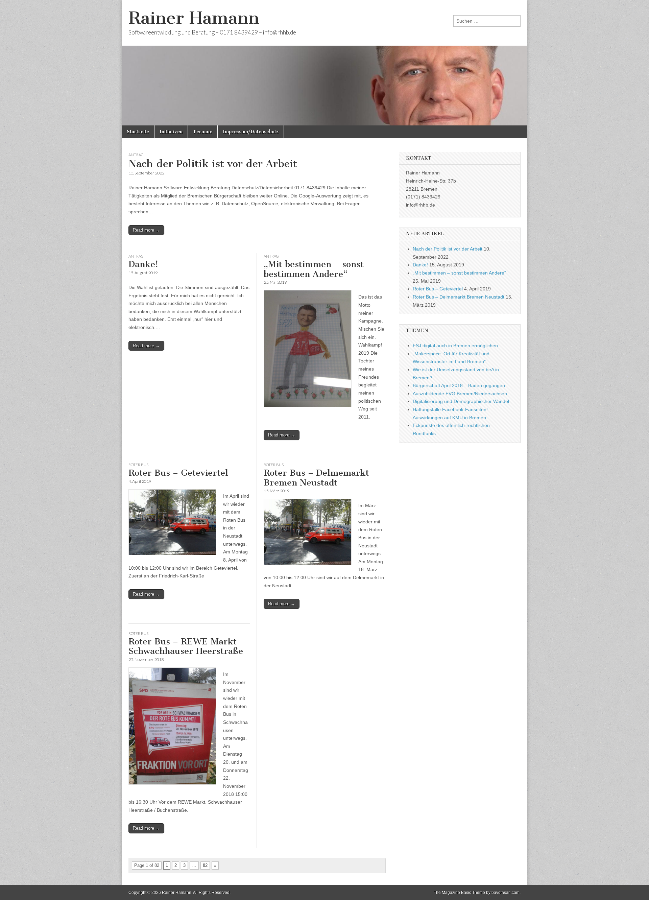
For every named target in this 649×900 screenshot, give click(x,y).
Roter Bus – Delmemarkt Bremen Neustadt (316, 478)
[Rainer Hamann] (324, 62)
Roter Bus (138, 465)
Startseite (138, 132)
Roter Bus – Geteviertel (178, 473)
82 (205, 865)
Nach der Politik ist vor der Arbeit (212, 164)
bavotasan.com (505, 892)
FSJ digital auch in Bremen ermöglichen (455, 345)
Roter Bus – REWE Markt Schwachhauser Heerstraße (185, 646)
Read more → (146, 230)
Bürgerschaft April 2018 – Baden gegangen (459, 385)
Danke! (143, 264)
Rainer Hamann (193, 18)
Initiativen (171, 132)
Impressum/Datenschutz (251, 132)
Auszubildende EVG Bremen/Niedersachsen (460, 393)
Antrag (136, 154)
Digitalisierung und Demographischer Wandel (461, 401)
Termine (202, 132)
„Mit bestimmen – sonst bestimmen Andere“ (314, 269)
